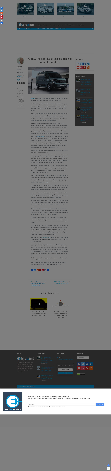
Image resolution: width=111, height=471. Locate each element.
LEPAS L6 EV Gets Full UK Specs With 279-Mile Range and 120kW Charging (86, 118)
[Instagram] (24, 29)
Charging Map (63, 28)
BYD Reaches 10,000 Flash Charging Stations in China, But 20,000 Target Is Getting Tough (86, 82)
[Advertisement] (55, 43)
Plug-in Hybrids (70, 24)
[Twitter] (28, 29)
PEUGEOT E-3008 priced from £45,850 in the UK (61, 282)
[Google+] (22, 83)
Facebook (18, 79)
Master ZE (20, 99)
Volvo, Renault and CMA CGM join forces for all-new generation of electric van (39, 313)
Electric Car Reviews (56, 24)
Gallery (19, 88)
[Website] (17, 83)
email (18, 76)
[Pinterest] (1, 18)
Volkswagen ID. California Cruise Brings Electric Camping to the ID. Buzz (86, 101)
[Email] (1, 20)
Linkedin (21, 77)
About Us (43, 28)
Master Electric (21, 98)
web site (20, 76)
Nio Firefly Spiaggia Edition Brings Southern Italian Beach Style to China (86, 92)
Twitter (18, 77)
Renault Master (40, 136)
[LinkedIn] (26, 29)
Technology (80, 24)
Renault (33, 98)
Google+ (18, 80)
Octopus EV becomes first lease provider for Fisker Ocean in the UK (38, 283)
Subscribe (65, 372)
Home (38, 28)
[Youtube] (31, 29)
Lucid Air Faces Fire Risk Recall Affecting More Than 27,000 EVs (86, 109)
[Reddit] (1, 13)
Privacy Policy (50, 28)
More (25, 16)
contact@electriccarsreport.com (66, 359)
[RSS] (20, 29)
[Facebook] (22, 29)
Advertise (56, 28)
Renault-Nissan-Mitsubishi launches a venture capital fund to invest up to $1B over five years (60, 314)
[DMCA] (81, 374)
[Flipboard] (1, 15)
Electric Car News (42, 24)
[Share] (1, 23)
